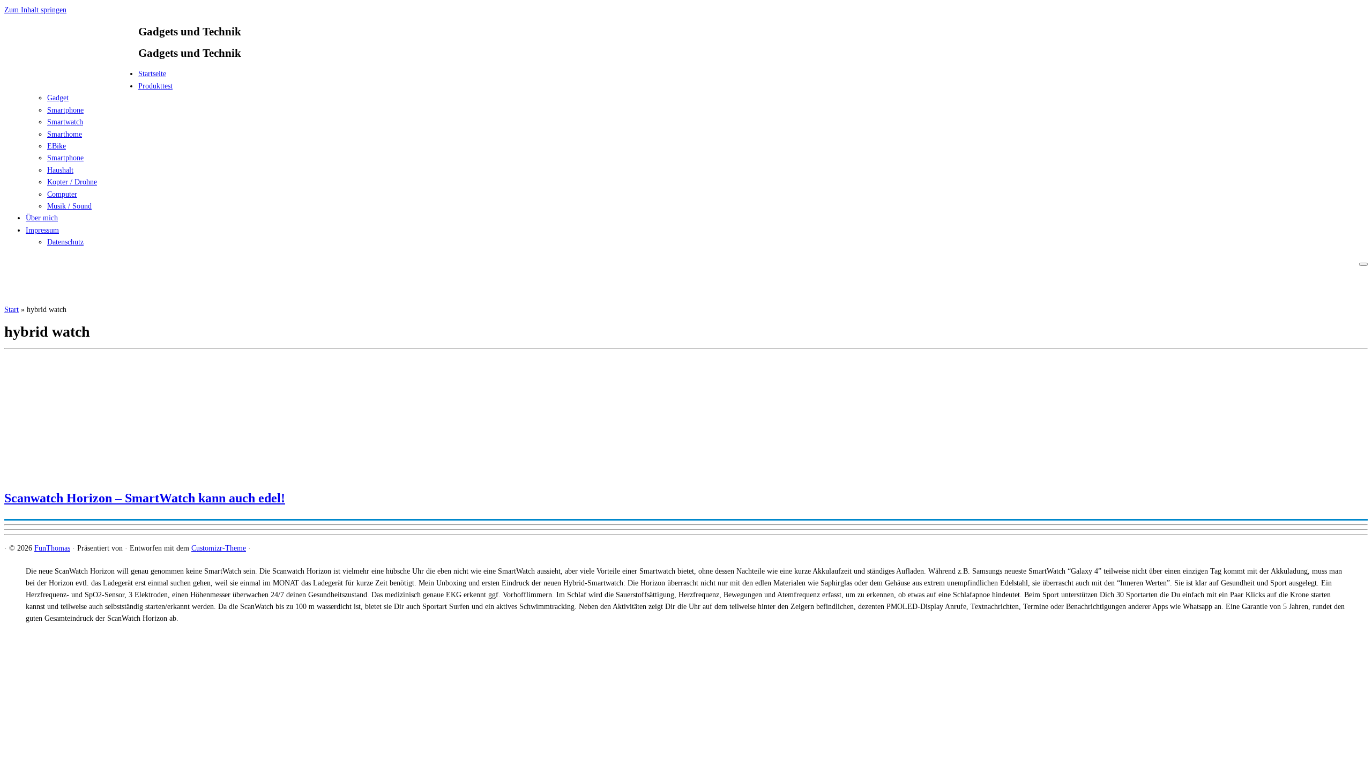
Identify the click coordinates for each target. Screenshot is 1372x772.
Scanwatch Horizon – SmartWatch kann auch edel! (144, 498)
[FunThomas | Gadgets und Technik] (71, 77)
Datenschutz (65, 242)
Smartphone (65, 110)
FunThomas (52, 548)
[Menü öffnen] (1363, 264)
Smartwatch (65, 122)
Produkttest (155, 86)
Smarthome (64, 134)
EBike (56, 146)
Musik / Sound (69, 206)
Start (11, 310)
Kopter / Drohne (72, 182)
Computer (62, 194)
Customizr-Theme (218, 548)
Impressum (42, 230)
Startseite (152, 74)
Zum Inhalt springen (35, 10)
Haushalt (60, 170)
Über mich (42, 218)
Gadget (58, 98)
